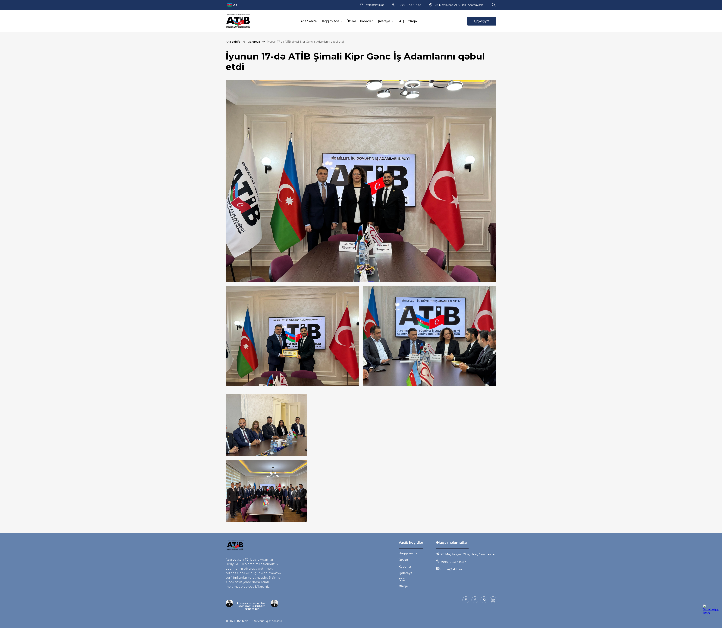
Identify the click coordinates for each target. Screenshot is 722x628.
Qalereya (383, 21)
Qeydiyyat (482, 21)
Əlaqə (412, 21)
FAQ (400, 21)
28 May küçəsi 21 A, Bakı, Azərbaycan (459, 5)
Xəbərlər (366, 21)
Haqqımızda (329, 21)
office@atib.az (375, 5)
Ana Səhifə (308, 21)
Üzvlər (351, 21)
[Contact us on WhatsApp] (710, 612)
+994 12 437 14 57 (409, 5)
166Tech (242, 621)
